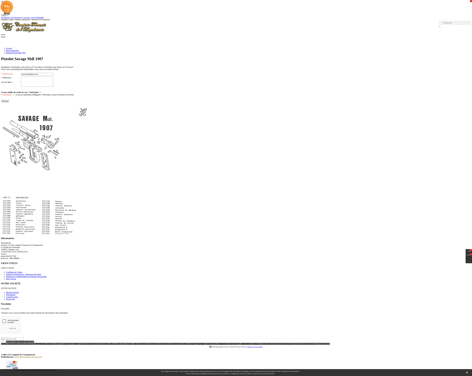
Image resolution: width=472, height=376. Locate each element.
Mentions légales (12, 292)
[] (440, 26)
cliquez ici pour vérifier (255, 347)
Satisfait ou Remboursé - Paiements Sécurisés (23, 274)
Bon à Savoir (11, 279)
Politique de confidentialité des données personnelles (26, 277)
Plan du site (10, 299)
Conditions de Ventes (14, 272)
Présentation (10, 295)
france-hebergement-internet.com (28, 357)
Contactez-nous (12, 297)
